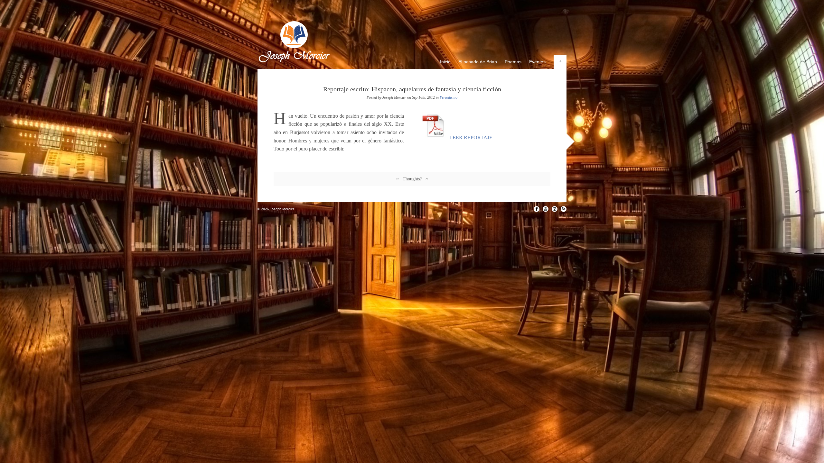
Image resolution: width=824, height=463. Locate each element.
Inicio (445, 61)
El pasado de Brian (477, 61)
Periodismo (448, 97)
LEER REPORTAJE (470, 137)
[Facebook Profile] (536, 209)
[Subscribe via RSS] (563, 209)
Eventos (537, 61)
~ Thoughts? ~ (412, 179)
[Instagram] (554, 209)
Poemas (513, 61)
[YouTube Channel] (545, 209)
